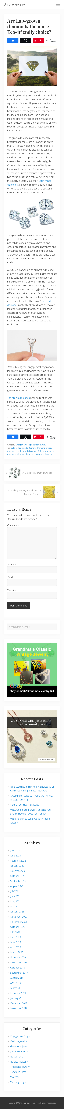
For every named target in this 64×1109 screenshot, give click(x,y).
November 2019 (19, 962)
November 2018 (19, 1008)
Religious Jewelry (19, 1061)
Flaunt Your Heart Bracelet (24, 804)
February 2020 (18, 957)
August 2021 (17, 886)
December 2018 (18, 1003)
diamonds (11, 451)
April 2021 (15, 906)
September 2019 (19, 972)
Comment (13, 525)
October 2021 (17, 876)
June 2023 (15, 855)
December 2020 (18, 916)
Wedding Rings (18, 1082)
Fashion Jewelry (39, 444)
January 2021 (17, 911)
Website (11, 590)
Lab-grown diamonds (18, 397)
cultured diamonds (19, 448)
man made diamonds (44, 454)
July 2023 (15, 850)
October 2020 (17, 927)
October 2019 (17, 967)
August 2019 (17, 977)
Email (11, 577)
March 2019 (16, 988)
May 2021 (15, 901)
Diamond (32, 448)
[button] (58, 4)
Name (11, 564)
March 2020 (16, 952)
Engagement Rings (24, 444)
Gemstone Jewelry (19, 1046)
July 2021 (15, 891)
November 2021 (19, 870)
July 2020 (15, 932)
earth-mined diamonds (27, 451)
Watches (14, 1077)
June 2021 (15, 896)
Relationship (16, 1056)
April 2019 (15, 983)
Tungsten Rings (18, 1072)
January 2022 (17, 865)
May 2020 (15, 942)
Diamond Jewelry (44, 448)
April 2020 (15, 947)
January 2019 (17, 998)
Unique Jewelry (14, 4)
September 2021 (19, 881)
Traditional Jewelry (19, 1066)
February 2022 (18, 860)
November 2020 (19, 921)
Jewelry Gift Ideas (19, 1051)
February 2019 (18, 993)
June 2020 (15, 937)
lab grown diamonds (25, 454)
